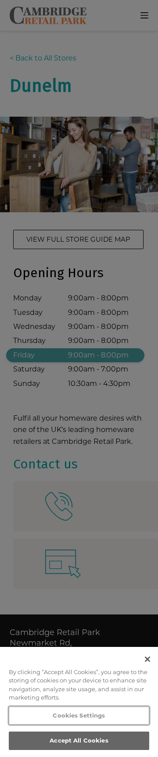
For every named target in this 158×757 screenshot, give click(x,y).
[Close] (147, 659)
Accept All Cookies (79, 740)
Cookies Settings (79, 715)
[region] (79, 702)
